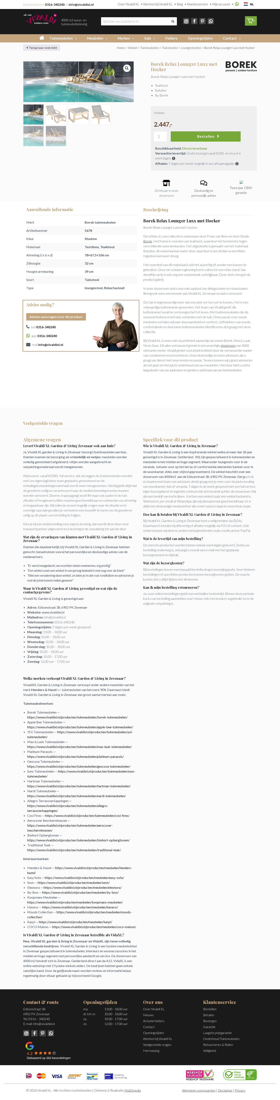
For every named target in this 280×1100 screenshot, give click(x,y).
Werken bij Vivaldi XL (158, 4)
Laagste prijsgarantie (217, 1033)
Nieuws (148, 1015)
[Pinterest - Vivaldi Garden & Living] (202, 21)
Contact (230, 38)
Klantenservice (197, 4)
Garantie (209, 1027)
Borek (147, 241)
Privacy (240, 1090)
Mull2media (132, 1090)
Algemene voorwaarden (198, 1090)
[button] (77, 38)
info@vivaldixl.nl (44, 1024)
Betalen (208, 1015)
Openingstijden (200, 38)
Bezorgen (210, 1021)
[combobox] (249, 4)
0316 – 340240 (39, 1019)
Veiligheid (209, 1050)
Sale (147, 38)
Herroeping (151, 1050)
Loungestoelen (191, 48)
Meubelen (95, 38)
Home (121, 48)
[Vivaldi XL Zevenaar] (40, 18)
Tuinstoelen (170, 48)
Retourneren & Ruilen (218, 1045)
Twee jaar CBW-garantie (241, 190)
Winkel (132, 48)
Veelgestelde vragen (157, 1045)
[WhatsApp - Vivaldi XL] (210, 21)
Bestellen (205, 136)
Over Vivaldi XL (128, 4)
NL (252, 4)
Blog (180, 4)
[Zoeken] (173, 21)
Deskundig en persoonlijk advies (203, 193)
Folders (171, 38)
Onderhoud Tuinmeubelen (221, 1039)
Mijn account (221, 4)
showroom (228, 345)
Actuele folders (153, 1021)
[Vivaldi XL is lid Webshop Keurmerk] (200, 1074)
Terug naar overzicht (42, 47)
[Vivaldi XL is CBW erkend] (240, 1074)
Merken (124, 38)
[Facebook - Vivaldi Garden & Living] (194, 21)
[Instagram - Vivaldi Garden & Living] (186, 21)
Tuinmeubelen (61, 38)
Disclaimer (225, 1090)
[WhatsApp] (236, 4)
